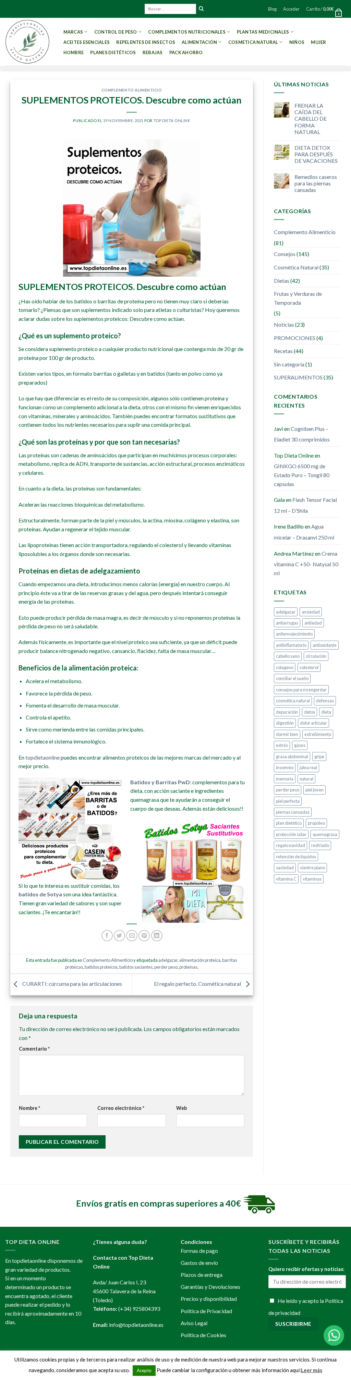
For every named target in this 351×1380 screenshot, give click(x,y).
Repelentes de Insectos (145, 42)
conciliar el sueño (292, 678)
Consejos (284, 254)
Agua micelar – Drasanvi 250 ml (304, 532)
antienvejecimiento (294, 634)
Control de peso (115, 32)
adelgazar (168, 960)
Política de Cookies (203, 1335)
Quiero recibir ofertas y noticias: (306, 1269)
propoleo (316, 823)
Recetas (283, 351)
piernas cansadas (293, 812)
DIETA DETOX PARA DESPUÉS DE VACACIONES (316, 154)
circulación (316, 656)
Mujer (318, 42)
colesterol (309, 667)
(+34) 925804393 (139, 1308)
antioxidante (325, 645)
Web (181, 1108)
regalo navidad (290, 845)
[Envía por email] (131, 935)
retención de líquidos (296, 856)
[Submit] (201, 9)
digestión (285, 723)
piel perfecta (288, 801)
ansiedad (311, 612)
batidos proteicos (101, 967)
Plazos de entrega (201, 1274)
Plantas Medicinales (263, 32)
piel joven (314, 789)
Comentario (34, 1049)
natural (306, 779)
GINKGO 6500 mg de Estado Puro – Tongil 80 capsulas (301, 475)
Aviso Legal (194, 1323)
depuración (287, 712)
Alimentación (199, 42)
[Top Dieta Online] (27, 42)
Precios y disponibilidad (209, 1298)
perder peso (166, 967)
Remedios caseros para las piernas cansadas (315, 183)
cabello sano (288, 656)
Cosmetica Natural (253, 42)
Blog (272, 9)
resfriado (320, 845)
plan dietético (289, 823)
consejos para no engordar (301, 689)
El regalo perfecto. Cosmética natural (198, 984)
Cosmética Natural (296, 267)
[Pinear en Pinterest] (144, 935)
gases (299, 745)
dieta (326, 712)
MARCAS (73, 32)
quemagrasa (325, 834)
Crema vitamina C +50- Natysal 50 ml (306, 563)
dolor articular (313, 723)
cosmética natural (293, 700)
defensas (325, 700)
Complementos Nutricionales (187, 32)
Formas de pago (199, 1250)
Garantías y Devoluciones (210, 1286)
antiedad (313, 623)
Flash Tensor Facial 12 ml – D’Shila (305, 505)
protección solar (291, 834)
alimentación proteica (199, 960)
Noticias (284, 324)
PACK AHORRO (186, 52)
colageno (284, 667)
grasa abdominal (292, 756)
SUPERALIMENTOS (298, 377)
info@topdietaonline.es (136, 1324)
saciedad (285, 867)
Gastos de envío (199, 1262)
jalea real (308, 767)
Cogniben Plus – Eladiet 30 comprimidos (302, 434)
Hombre (73, 52)
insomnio (284, 767)
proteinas (188, 967)
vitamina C (286, 879)
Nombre (29, 1108)
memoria (284, 779)
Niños (296, 42)
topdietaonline (42, 757)
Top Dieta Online (172, 120)
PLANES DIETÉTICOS (113, 52)
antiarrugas (287, 623)
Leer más (311, 1370)
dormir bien (287, 734)
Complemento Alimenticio (131, 90)
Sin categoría (289, 364)
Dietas (281, 280)
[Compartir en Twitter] (119, 935)
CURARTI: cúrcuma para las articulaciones (71, 984)
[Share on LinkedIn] (156, 935)
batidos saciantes (136, 967)
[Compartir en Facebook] (107, 935)
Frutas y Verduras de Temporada (298, 298)
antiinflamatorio (291, 645)
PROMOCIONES (294, 338)
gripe (319, 756)
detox (309, 712)
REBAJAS (153, 52)
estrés (282, 745)
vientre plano (312, 867)
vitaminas (312, 879)
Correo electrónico (120, 1108)
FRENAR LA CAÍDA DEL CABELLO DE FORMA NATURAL (310, 118)
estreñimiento (317, 734)
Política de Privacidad (206, 1311)
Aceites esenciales (86, 42)
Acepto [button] (144, 1370)
